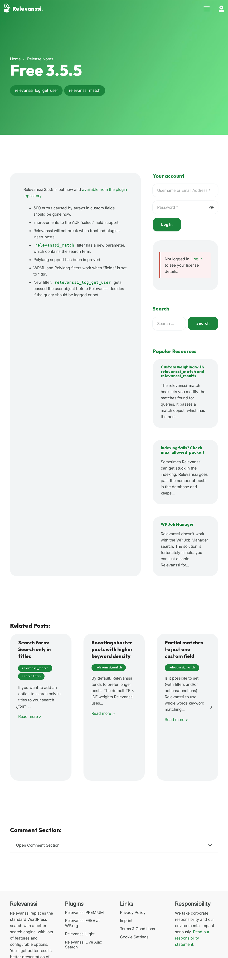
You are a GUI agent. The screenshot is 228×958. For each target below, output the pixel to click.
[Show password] (211, 207)
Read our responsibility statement (192, 938)
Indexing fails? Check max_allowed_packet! (182, 450)
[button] (206, 9)
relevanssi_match (54, 245)
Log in (197, 259)
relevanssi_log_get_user (83, 282)
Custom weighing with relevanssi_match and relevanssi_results (182, 371)
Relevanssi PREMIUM (84, 912)
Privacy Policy (133, 912)
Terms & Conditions (137, 928)
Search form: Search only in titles (34, 649)
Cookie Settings (134, 937)
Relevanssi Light (80, 933)
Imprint (126, 920)
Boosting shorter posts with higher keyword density (112, 649)
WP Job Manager (177, 524)
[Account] (221, 9)
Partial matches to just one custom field (184, 649)
